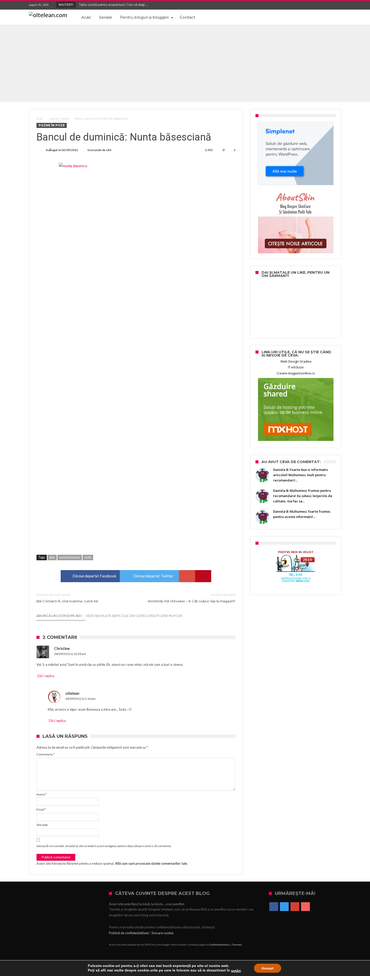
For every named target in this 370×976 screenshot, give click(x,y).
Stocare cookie (162, 933)
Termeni (237, 944)
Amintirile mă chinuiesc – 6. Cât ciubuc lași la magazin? (191, 598)
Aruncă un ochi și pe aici (59, 616)
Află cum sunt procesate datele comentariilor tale (151, 863)
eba (52, 557)
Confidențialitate (219, 944)
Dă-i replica (46, 676)
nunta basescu (69, 557)
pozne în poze (59, 118)
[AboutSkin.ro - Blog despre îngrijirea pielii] (295, 221)
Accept (268, 968)
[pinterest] (203, 576)
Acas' (40, 118)
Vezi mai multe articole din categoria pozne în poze (134, 616)
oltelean (72, 693)
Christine (62, 648)
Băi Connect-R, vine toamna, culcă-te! (67, 598)
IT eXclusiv (296, 367)
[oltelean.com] (48, 15)
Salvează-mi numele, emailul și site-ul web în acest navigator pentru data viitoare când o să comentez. (104, 846)
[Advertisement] (185, 62)
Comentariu (45, 754)
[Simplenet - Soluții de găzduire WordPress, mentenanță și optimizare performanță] (295, 153)
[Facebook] (309, 5)
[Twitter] (318, 5)
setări (236, 971)
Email (41, 809)
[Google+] (328, 5)
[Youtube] (337, 5)
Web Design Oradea (295, 361)
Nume (41, 794)
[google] (187, 576)
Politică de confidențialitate (129, 933)
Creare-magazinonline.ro (296, 373)
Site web (42, 825)
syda (87, 557)
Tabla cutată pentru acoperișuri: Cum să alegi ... (112, 5)
